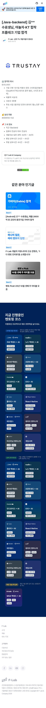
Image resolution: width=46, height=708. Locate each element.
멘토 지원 (5, 637)
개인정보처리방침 (8, 651)
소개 (3, 630)
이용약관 (5, 648)
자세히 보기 (40, 9)
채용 (3, 633)
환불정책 (5, 654)
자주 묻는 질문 (7, 657)
